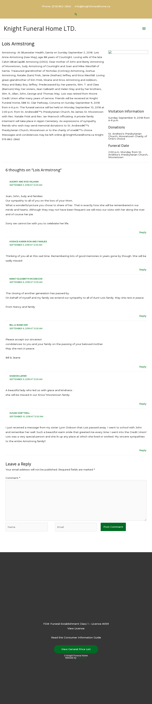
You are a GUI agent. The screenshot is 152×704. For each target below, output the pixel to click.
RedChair (82, 658)
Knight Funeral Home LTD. (40, 28)
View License (76, 628)
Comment (13, 477)
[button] (76, 14)
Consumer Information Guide (82, 637)
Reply (142, 232)
